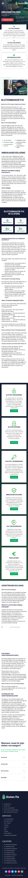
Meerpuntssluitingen (7, 309)
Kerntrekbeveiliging (6, 313)
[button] (2, 3)
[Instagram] (9, 871)
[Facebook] (6, 871)
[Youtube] (18, 871)
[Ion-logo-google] (22, 871)
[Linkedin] (15, 871)
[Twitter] (12, 871)
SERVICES (6, 816)
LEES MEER (14, 410)
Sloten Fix (22, 248)
